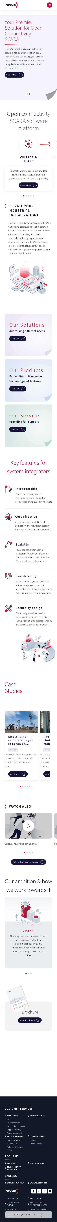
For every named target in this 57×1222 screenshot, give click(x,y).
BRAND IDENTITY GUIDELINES (14, 1168)
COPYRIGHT (11, 1209)
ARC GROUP (12, 1163)
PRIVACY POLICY (36, 1198)
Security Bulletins (13, 1140)
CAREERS (11, 1176)
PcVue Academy (36, 1143)
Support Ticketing (14, 1129)
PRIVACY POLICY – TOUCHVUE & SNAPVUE (38, 1203)
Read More (12, 48)
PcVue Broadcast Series (25, 862)
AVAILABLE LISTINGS (38, 1183)
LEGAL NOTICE (12, 1198)
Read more (26, 185)
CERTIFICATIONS (37, 1163)
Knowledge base (13, 1123)
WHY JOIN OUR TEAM (15, 1183)
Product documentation (16, 1126)
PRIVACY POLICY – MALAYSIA (13, 1203)
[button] (27, 94)
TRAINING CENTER (37, 1136)
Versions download (14, 1133)
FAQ (8, 1119)
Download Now (27, 1020)
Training (33, 1140)
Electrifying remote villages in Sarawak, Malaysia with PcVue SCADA (20, 740)
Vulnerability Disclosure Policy (15, 1148)
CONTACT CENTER (37, 1115)
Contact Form (12, 1143)
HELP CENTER (12, 1115)
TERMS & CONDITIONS (38, 1209)
